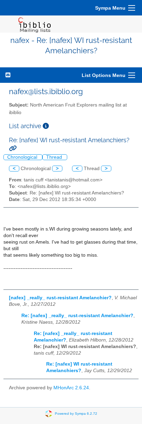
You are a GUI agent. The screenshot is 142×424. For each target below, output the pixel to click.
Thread (54, 157)
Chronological (23, 157)
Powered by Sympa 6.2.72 (76, 413)
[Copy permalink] (13, 148)
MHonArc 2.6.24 (71, 387)
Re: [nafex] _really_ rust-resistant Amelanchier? (77, 315)
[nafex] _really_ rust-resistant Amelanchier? (60, 297)
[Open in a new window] (46, 126)
